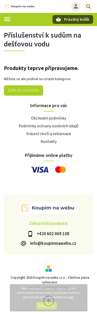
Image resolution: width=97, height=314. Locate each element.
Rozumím (46, 306)
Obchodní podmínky (48, 118)
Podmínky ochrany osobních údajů (48, 126)
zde (70, 297)
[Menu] (7, 19)
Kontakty (49, 141)
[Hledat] (88, 6)
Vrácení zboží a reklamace (48, 134)
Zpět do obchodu (23, 90)
